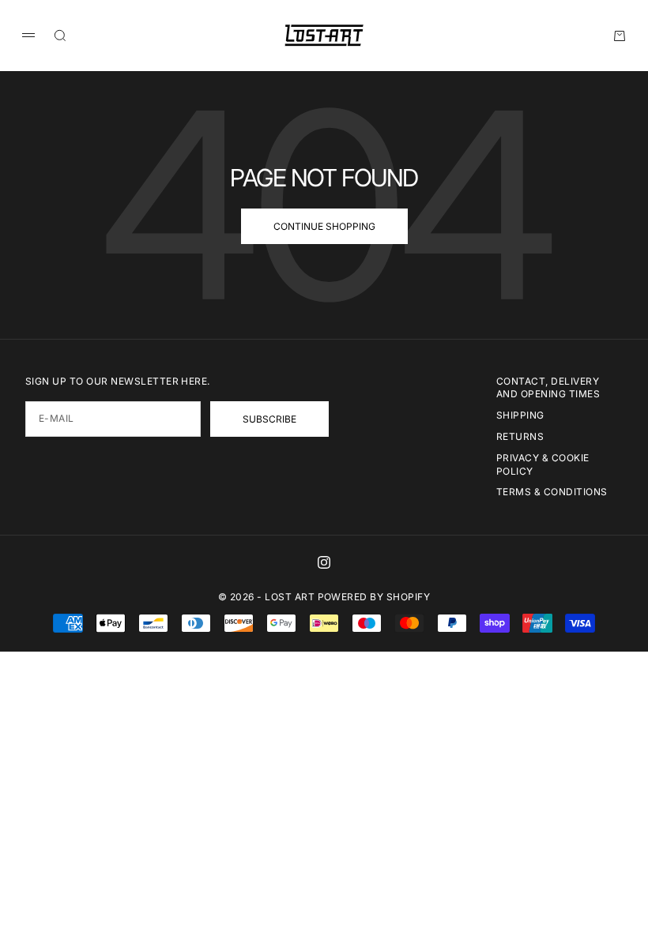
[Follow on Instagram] (324, 562)
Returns (520, 436)
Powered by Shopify (374, 597)
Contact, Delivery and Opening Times (548, 387)
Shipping (520, 415)
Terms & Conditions (552, 492)
